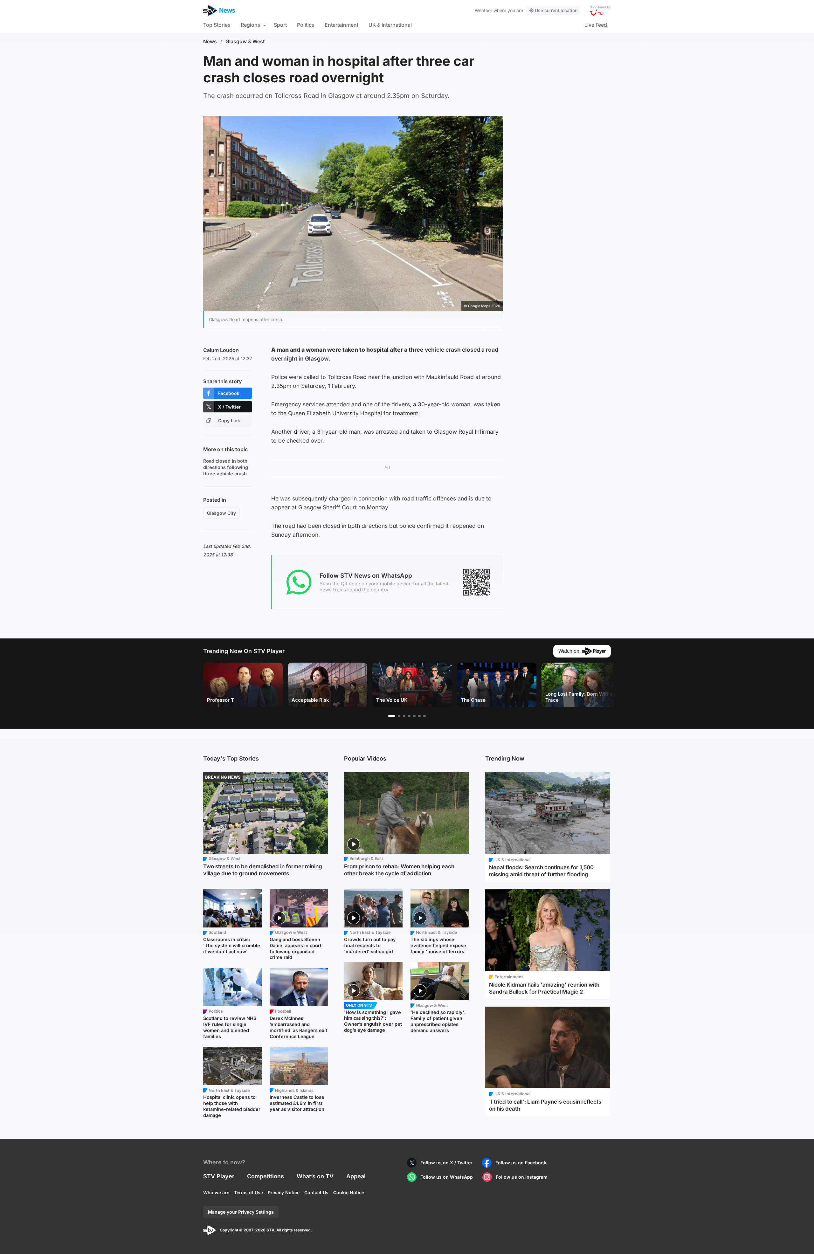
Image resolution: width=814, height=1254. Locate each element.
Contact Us (316, 1192)
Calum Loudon (221, 350)
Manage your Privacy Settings (241, 1212)
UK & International (390, 25)
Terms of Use (248, 1192)
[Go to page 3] (404, 716)
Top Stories (217, 25)
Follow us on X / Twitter (446, 1162)
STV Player (218, 1176)
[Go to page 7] (424, 716)
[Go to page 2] (399, 716)
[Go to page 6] (419, 716)
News (210, 41)
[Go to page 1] (391, 716)
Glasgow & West (245, 41)
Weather (483, 10)
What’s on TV (315, 1176)
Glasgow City (221, 513)
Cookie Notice (348, 1192)
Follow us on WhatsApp (446, 1177)
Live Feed (595, 25)
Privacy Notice (284, 1192)
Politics (305, 25)
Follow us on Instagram (522, 1177)
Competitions (265, 1176)
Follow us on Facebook (520, 1162)
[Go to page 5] (414, 716)
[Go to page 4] (409, 716)
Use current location (556, 10)
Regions (250, 25)
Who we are (216, 1192)
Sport (280, 25)
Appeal (356, 1176)
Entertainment (341, 25)
